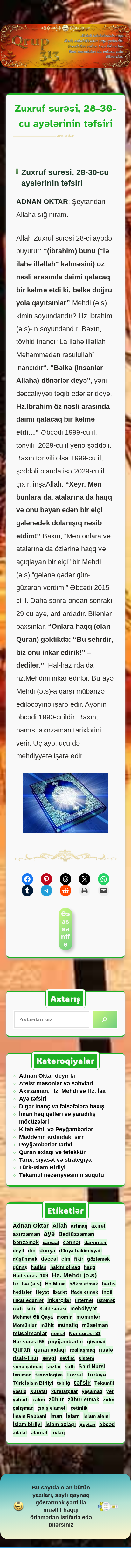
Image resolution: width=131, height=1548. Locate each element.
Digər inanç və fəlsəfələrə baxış (61, 1106)
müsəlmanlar (30, 1333)
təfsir (82, 1382)
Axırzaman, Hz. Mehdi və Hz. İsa (62, 1091)
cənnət (71, 1242)
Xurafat (39, 1391)
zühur (56, 1400)
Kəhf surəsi (53, 1308)
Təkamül (104, 1383)
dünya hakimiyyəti (80, 1250)
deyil (18, 1250)
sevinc (67, 1358)
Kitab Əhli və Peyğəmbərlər (56, 1129)
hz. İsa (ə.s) (27, 1283)
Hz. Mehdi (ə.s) (74, 1275)
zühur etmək (84, 1399)
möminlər (88, 1317)
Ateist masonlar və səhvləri (56, 1083)
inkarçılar (59, 1300)
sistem (86, 1358)
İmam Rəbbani (29, 1416)
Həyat (42, 1292)
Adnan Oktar (31, 1225)
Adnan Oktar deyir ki (47, 1076)
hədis (109, 1283)
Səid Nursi (92, 1366)
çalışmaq (23, 1408)
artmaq (79, 1226)
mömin (65, 1317)
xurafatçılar (64, 1391)
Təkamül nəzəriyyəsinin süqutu (61, 1175)
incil (107, 1292)
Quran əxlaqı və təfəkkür (52, 1152)
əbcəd (107, 1424)
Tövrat (74, 1374)
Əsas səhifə (65, 929)
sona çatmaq (28, 1366)
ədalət (20, 1432)
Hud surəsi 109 (30, 1275)
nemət (58, 1333)
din (32, 1250)
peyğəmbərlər (65, 1341)
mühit (47, 1325)
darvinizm (96, 1242)
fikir (79, 1259)
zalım (38, 1399)
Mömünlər (25, 1325)
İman (56, 1416)
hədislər (22, 1292)
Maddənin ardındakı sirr (51, 1137)
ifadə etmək (84, 1292)
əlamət (39, 1432)
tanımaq (22, 1374)
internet (84, 1300)
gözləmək (98, 1259)
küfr (31, 1308)
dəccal (49, 1259)
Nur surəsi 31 (85, 1333)
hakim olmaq (65, 1267)
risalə (106, 1350)
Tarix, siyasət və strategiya (55, 1160)
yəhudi (21, 1399)
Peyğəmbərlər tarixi (45, 1144)
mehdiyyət (83, 1308)
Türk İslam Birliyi (33, 1383)
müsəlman (95, 1325)
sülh (70, 1366)
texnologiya (49, 1374)
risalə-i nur (25, 1358)
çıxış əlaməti (52, 1408)
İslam (73, 1416)
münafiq (68, 1325)
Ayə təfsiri (32, 1099)
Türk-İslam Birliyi (42, 1167)
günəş (20, 1267)
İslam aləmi (96, 1416)
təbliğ (63, 1383)
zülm (108, 1399)
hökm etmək (83, 1283)
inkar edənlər (28, 1300)
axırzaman (26, 1234)
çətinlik (79, 1408)
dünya (47, 1250)
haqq (90, 1267)
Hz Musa (55, 1283)
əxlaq (58, 1432)
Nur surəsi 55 (29, 1341)
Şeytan (87, 1424)
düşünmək (25, 1259)
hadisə (38, 1267)
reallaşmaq (82, 1350)
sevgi (49, 1358)
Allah (59, 1225)
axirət (98, 1226)
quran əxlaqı (50, 1350)
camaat (51, 1242)
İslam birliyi (27, 1424)
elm (66, 1259)
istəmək (106, 1300)
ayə (49, 1233)
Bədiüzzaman (76, 1234)
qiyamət (96, 1341)
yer (110, 1391)
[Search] (105, 1019)
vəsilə (19, 1391)
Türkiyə (96, 1374)
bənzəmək (26, 1242)
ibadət (60, 1292)
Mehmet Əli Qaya (33, 1317)
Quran (22, 1350)
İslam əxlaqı (60, 1424)
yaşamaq (92, 1391)
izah (18, 1308)
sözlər (53, 1366)
